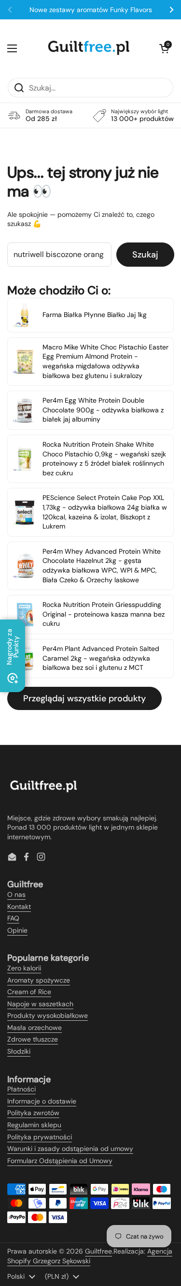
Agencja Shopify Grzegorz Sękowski (89, 1256)
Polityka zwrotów (33, 1112)
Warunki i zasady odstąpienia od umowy (70, 1148)
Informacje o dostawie (41, 1101)
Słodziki (18, 1051)
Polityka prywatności (39, 1137)
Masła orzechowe (34, 1027)
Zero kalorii (24, 968)
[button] (164, 48)
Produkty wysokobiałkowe (47, 1015)
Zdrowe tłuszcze (32, 1039)
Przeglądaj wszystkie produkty (84, 698)
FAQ (13, 918)
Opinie (17, 930)
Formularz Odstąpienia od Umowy (59, 1160)
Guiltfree (98, 1251)
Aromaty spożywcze (38, 980)
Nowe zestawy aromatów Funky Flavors (90, 9)
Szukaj (145, 254)
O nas (16, 894)
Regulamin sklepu (34, 1124)
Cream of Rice (29, 991)
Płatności (21, 1089)
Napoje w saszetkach (40, 1003)
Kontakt (19, 906)
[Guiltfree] (88, 48)
